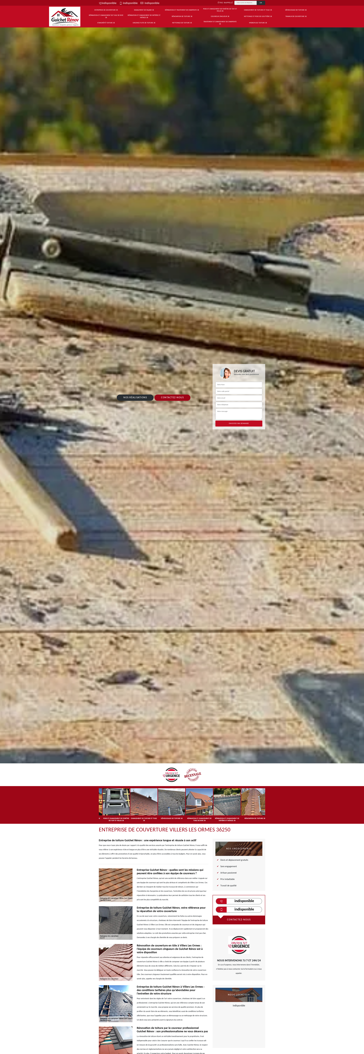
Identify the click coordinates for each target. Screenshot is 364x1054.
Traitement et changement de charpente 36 (220, 23)
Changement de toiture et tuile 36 (258, 10)
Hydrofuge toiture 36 (258, 23)
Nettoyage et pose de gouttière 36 (258, 16)
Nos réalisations (135, 397)
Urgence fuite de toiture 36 (144, 23)
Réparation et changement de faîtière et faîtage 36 (144, 16)
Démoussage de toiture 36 (296, 10)
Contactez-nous (172, 397)
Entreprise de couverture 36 (106, 10)
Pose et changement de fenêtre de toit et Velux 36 (220, 10)
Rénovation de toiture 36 (182, 16)
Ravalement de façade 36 (144, 10)
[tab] (182, 447)
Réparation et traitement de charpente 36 (182, 10)
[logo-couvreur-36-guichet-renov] (64, 16)
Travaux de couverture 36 (296, 16)
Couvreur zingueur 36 (220, 16)
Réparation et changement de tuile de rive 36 (106, 16)
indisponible (109, 3)
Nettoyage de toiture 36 (182, 23)
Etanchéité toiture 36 (106, 23)
